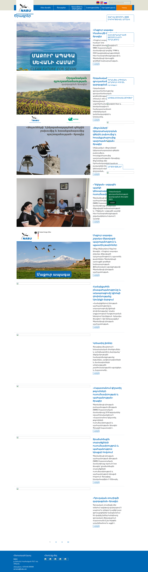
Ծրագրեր (61, 8)
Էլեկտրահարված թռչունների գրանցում (117, 37)
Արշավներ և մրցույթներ (77, 8)
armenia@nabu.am (20, 569)
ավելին (96, 64)
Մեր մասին (46, 8)
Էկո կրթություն (108, 8)
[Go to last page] (68, 542)
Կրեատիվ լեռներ (102, 343)
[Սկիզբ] (24, 14)
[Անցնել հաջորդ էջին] (62, 542)
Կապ (124, 8)
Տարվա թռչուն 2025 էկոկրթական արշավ (119, 18)
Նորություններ (92, 8)
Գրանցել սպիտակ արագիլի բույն (117, 81)
